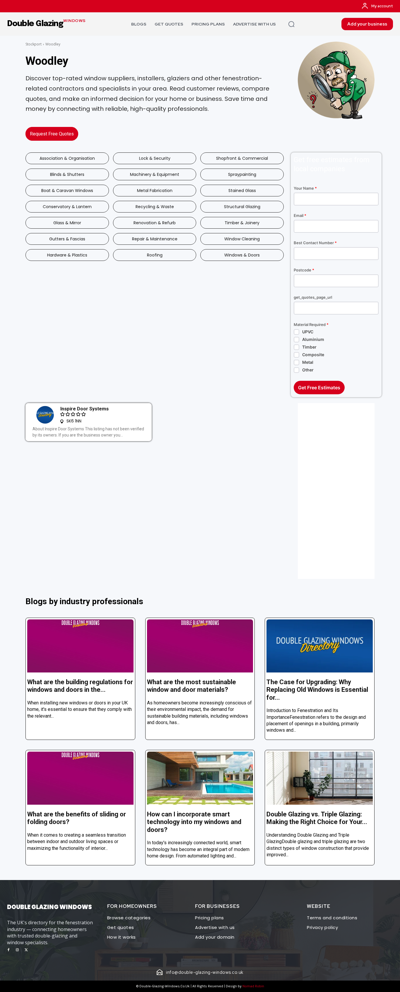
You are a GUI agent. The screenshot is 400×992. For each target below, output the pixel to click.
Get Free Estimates (319, 387)
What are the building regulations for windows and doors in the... (80, 685)
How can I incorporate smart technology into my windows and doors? (194, 822)
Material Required (311, 325)
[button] (291, 24)
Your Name (305, 188)
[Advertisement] (336, 491)
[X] (26, 950)
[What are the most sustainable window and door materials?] (200, 645)
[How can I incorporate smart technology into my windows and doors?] (200, 778)
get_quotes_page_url (313, 297)
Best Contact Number (315, 243)
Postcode (304, 270)
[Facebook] (8, 950)
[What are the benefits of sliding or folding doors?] (80, 778)
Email (300, 216)
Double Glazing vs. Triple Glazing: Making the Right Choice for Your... (316, 818)
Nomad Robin (253, 986)
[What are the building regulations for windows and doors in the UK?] (80, 645)
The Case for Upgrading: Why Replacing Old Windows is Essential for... (317, 689)
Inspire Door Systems (84, 409)
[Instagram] (17, 950)
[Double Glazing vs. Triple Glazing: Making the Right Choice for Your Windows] (319, 778)
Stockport (33, 44)
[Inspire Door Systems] (45, 415)
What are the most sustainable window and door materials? (191, 685)
